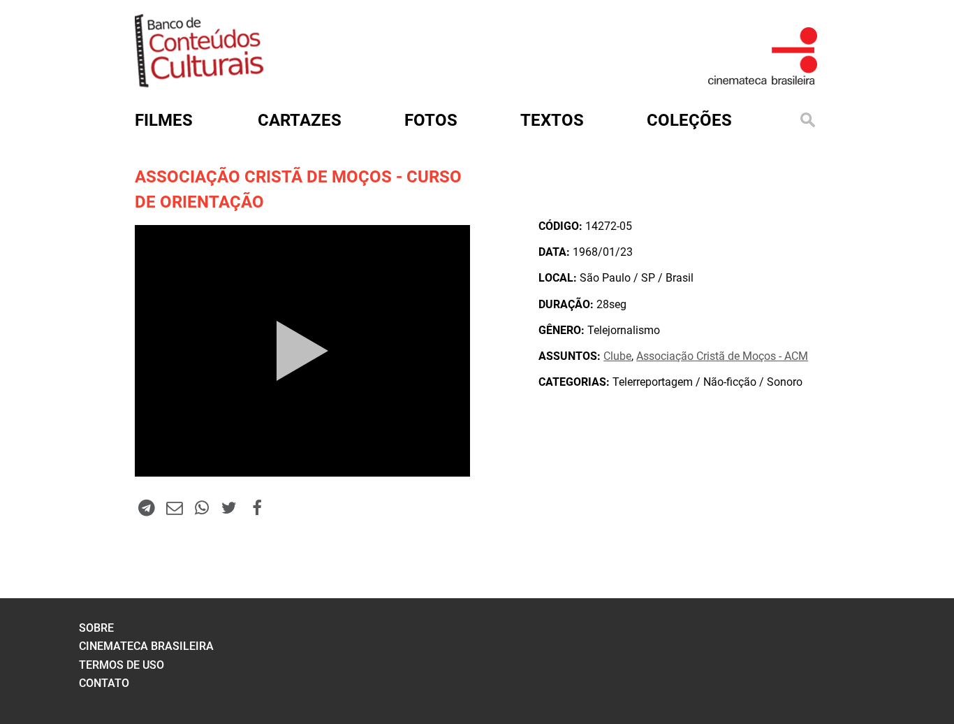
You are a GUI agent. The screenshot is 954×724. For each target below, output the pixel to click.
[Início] (199, 83)
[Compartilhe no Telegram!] (147, 507)
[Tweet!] (229, 507)
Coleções (689, 120)
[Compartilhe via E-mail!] (174, 507)
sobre (96, 628)
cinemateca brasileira (146, 646)
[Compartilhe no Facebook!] (257, 507)
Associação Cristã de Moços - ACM (722, 356)
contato (104, 683)
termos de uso (121, 665)
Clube (617, 356)
